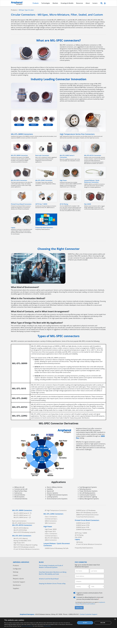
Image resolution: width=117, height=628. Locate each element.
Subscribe (79, 608)
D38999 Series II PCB (82, 525)
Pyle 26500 (78, 537)
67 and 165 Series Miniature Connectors (26, 549)
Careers (15, 575)
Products (14, 10)
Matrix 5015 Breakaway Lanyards (24, 547)
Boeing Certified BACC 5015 (22, 541)
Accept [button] (85, 622)
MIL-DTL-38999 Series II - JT (22, 515)
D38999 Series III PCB (83, 523)
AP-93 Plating (79, 535)
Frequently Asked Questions (84, 548)
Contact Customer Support (88, 614)
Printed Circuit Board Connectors (87, 520)
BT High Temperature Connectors (56, 510)
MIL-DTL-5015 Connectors (21, 536)
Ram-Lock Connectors (19, 521)
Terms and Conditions (27, 626)
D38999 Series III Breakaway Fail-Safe (56, 548)
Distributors (17, 585)
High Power (48, 526)
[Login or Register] (105, 3)
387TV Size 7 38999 (81, 533)
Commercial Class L (51, 519)
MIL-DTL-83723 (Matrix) (21, 528)
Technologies (45, 3)
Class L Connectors (51, 517)
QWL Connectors (50, 523)
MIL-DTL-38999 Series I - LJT (22, 517)
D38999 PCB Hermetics (83, 529)
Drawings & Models (67, 3)
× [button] (115, 619)
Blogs (41, 562)
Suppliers (16, 588)
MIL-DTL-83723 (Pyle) (20, 530)
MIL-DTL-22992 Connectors (53, 514)
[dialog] (58, 622)
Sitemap (15, 572)
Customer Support (19, 582)
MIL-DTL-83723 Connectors (22, 525)
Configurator (17, 569)
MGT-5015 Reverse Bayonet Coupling (25, 545)
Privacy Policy (47, 626)
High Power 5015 (19, 543)
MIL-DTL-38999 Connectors (22, 510)
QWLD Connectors (51, 521)
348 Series (79, 542)
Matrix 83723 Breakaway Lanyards (24, 532)
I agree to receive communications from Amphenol (89, 594)
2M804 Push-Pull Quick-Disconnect (87, 515)
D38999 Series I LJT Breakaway (86, 510)
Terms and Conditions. (89, 604)
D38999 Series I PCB (82, 527)
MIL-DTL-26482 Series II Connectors (23, 523)
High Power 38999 (51, 529)
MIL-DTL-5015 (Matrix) (21, 538)
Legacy (77, 539)
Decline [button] (102, 622)
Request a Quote (18, 579)
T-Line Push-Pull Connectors (85, 517)
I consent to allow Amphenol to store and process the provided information (90, 598)
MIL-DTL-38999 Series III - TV (22, 513)
